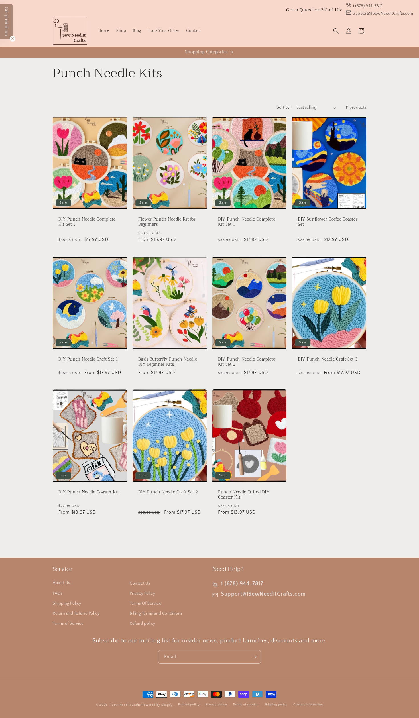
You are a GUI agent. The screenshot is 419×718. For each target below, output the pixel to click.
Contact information (308, 704)
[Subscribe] (254, 657)
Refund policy (142, 623)
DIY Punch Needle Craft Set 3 (327, 359)
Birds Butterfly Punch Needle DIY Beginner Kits (167, 362)
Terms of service (246, 704)
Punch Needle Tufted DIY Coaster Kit (243, 495)
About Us (61, 583)
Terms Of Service (145, 603)
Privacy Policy (142, 593)
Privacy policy (216, 704)
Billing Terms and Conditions (156, 613)
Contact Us (140, 583)
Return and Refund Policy (76, 613)
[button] (336, 31)
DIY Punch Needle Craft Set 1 (88, 359)
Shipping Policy (67, 603)
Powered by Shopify (157, 705)
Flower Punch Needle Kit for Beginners (167, 222)
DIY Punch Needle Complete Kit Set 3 (87, 222)
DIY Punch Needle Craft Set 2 (168, 492)
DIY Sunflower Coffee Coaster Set (327, 222)
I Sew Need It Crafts (125, 705)
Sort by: (284, 107)
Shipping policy (276, 704)
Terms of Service (68, 623)
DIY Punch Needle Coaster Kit (88, 492)
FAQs (57, 593)
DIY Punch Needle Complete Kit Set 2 (246, 362)
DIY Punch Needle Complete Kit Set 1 (246, 222)
